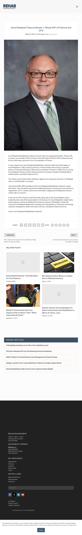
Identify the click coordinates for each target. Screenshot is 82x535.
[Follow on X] (14, 494)
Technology (40, 34)
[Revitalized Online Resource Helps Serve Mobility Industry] (59, 262)
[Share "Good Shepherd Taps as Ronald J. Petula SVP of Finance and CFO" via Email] (38, 225)
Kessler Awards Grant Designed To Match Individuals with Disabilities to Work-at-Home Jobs (58, 310)
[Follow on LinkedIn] (18, 494)
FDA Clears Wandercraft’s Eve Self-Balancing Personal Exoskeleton (29, 351)
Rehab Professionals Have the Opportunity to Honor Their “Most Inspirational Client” (21, 312)
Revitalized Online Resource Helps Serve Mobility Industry (57, 277)
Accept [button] (41, 530)
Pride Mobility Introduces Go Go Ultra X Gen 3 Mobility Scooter (27, 345)
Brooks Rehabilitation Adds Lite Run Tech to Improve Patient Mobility (29, 369)
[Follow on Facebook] (10, 494)
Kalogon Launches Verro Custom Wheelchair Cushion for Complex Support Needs (33, 363)
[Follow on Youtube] (22, 494)
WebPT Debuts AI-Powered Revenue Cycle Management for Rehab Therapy (31, 357)
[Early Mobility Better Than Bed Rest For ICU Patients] (23, 262)
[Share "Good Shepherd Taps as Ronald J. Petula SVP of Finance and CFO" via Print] (43, 225)
